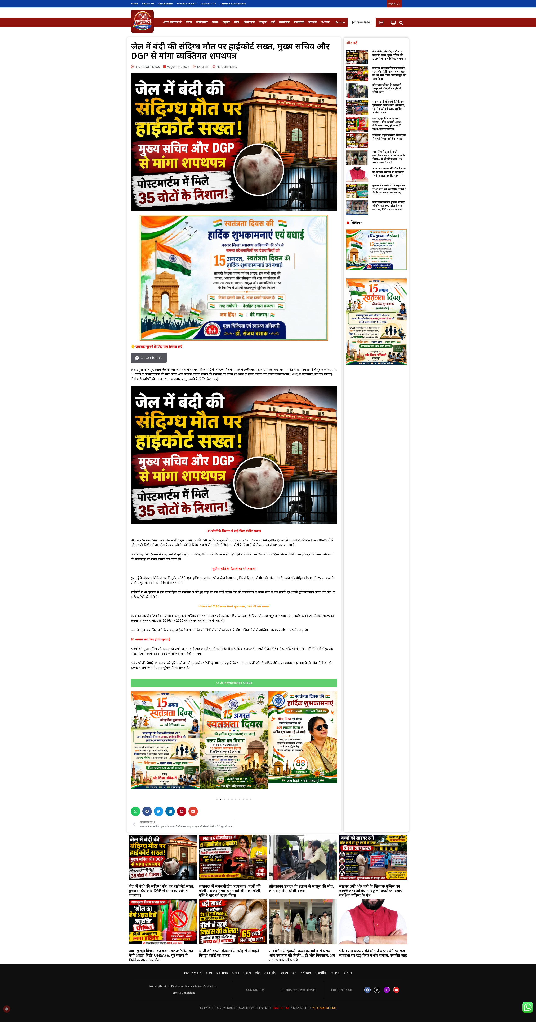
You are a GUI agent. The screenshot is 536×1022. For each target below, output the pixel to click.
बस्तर (215, 22)
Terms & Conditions (233, 3)
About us (148, 3)
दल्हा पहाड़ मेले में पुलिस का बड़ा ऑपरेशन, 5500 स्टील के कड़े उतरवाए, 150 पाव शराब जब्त (388, 205)
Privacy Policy (186, 3)
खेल (236, 22)
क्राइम (263, 22)
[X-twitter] (377, 990)
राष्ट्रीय (226, 22)
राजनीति (299, 22)
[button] (401, 22)
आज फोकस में (172, 22)
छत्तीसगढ (202, 22)
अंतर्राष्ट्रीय (249, 22)
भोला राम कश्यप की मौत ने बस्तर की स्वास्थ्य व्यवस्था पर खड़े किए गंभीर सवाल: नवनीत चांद (389, 172)
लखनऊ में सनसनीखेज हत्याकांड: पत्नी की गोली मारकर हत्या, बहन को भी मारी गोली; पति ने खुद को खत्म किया (389, 73)
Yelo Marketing (324, 1008)
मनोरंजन (284, 22)
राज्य (189, 22)
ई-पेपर (325, 22)
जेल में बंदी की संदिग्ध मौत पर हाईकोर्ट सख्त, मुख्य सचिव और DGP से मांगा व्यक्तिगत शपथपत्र (389, 55)
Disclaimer (165, 3)
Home (134, 3)
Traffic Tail (281, 1008)
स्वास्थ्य (312, 22)
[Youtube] (396, 990)
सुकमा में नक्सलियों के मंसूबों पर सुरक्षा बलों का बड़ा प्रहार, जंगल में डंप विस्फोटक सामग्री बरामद (389, 189)
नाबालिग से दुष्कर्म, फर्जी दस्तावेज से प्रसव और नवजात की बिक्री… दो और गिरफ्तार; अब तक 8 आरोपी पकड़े (389, 157)
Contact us (208, 3)
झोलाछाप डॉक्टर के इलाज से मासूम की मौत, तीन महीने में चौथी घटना (386, 88)
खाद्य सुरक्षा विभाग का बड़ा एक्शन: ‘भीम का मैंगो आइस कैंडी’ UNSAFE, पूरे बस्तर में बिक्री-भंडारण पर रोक (386, 124)
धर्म (273, 22)
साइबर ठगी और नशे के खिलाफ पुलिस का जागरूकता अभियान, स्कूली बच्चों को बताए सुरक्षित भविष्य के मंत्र (388, 107)
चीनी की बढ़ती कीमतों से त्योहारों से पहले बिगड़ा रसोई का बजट (389, 137)
